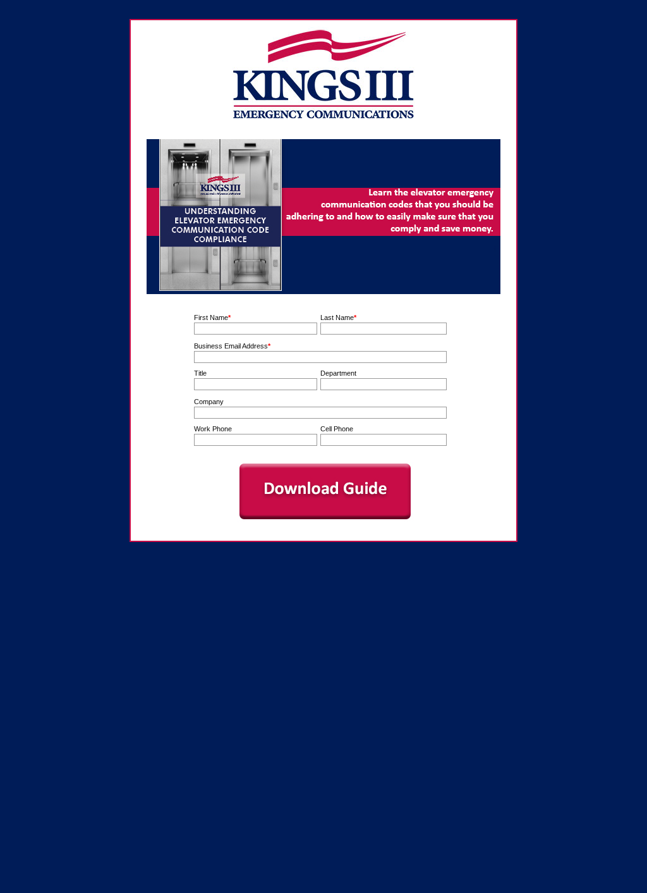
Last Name (337, 317)
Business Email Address (231, 346)
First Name (211, 317)
